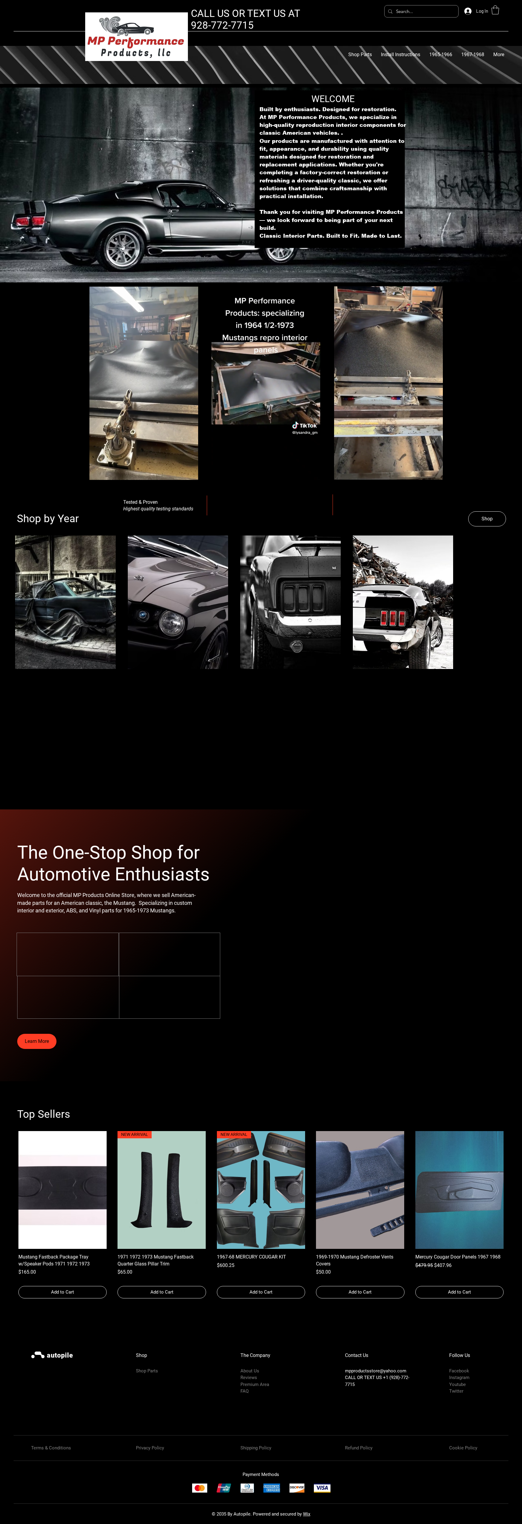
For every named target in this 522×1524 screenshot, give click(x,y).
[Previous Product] (9, 1207)
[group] (261, 1233)
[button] (495, 9)
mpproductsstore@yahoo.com (375, 1389)
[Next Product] (512, 1207)
